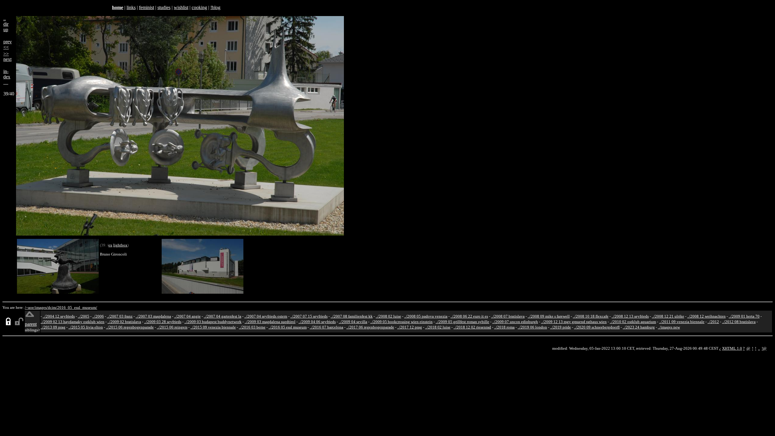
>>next (7, 56)
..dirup (5, 24)
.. (759, 348)
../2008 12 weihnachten (706, 316)
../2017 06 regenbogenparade (370, 327)
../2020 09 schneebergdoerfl (597, 327)
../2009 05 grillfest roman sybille (462, 321)
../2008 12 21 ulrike (668, 316)
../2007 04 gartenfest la (222, 316)
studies (163, 7)
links (131, 7)
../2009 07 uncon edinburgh (515, 321)
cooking (199, 7)
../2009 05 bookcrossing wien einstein (401, 321)
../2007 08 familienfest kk (352, 316)
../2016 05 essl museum (288, 327)
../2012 (713, 321)
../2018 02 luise (437, 327)
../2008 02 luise (388, 316)
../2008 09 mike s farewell (549, 316)
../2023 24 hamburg (639, 327)
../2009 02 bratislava (124, 321)
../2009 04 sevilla (353, 321)
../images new (669, 327)
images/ (41, 307)
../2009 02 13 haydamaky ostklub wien (72, 321)
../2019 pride (560, 327)
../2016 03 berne (252, 327)
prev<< (7, 44)
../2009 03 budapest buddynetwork (213, 321)
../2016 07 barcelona (326, 327)
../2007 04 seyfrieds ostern (265, 316)
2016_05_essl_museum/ (77, 307)
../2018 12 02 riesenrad (472, 327)
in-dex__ (6, 77)
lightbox (120, 245)
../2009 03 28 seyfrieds (162, 321)
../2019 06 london (532, 327)
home (117, 7)
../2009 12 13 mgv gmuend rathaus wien (574, 321)
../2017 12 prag (409, 327)
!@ (764, 348)
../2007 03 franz (120, 316)
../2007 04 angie (187, 316)
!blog (215, 7)
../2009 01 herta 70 (744, 316)
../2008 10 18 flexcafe (590, 316)
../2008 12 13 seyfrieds (630, 316)
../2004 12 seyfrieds (59, 316)
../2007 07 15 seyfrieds (309, 316)
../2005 (83, 316)
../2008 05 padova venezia (425, 316)
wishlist (181, 7)
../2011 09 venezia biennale (681, 321)
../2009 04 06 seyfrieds (317, 321)
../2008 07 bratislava (508, 316)
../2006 (98, 316)
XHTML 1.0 (732, 348)
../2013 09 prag (53, 327)
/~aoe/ (30, 307)
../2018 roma (504, 327)
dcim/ (52, 307)
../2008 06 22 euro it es (469, 316)
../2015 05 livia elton (85, 327)
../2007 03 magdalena (153, 316)
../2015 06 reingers (172, 327)
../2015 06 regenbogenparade (130, 327)
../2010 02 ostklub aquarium (633, 321)
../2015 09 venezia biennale (213, 327)
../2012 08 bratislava (739, 321)
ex (110, 245)
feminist (146, 7)
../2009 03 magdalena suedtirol (270, 321)
